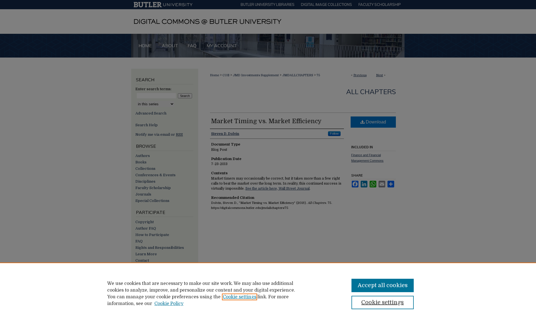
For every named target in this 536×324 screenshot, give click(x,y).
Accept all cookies (383, 285)
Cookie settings (239, 296)
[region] (268, 293)
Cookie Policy (168, 303)
